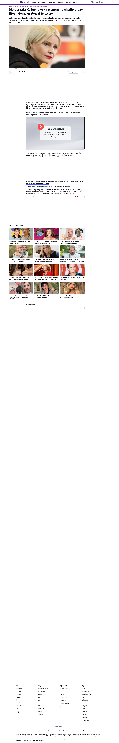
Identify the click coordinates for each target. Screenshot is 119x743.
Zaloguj (97, 2)
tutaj (42, 740)
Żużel (39, 717)
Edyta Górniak (40, 686)
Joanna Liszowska (85, 689)
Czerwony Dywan (42, 2)
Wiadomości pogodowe (64, 703)
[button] (92, 2)
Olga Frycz (84, 688)
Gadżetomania (40, 709)
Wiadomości (18, 697)
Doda (61, 691)
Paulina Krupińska (85, 686)
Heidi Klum (62, 689)
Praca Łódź (84, 703)
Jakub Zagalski (19, 71)
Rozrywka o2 (40, 720)
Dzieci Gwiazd (52, 2)
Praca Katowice (85, 714)
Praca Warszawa (85, 700)
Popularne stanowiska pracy (87, 721)
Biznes (17, 700)
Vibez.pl (61, 701)
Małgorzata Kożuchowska (43, 688)
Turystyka (39, 703)
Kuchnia (39, 700)
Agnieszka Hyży (19, 694)
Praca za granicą (85, 717)
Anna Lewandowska (19, 686)
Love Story (60, 2)
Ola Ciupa (61, 686)
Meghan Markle (19, 691)
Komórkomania (41, 708)
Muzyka (34, 2)
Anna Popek (62, 694)
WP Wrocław (40, 714)
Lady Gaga (40, 694)
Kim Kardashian (63, 692)
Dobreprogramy (41, 706)
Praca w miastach (85, 715)
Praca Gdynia (84, 711)
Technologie (18, 702)
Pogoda (17, 711)
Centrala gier (40, 715)
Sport (17, 699)
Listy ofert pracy (85, 718)
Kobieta (17, 706)
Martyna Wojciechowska (86, 694)
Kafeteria (39, 705)
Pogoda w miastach (63, 704)
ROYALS (75, 2)
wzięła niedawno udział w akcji (47, 102)
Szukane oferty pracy (85, 720)
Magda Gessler (40, 692)
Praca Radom (84, 708)
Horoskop (40, 702)
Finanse (17, 703)
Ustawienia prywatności (80, 730)
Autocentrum (40, 712)
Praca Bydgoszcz (85, 712)
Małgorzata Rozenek (41, 691)
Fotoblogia (40, 711)
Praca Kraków (84, 702)
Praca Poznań (84, 706)
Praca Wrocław (84, 705)
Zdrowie (17, 708)
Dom (39, 697)
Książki (39, 699)
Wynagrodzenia (41, 718)
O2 (60, 706)
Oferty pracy (84, 699)
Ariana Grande (18, 689)
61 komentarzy (74, 72)
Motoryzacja (18, 705)
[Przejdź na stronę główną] (17, 3)
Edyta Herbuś (84, 692)
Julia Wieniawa (19, 688)
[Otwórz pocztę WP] (88, 2)
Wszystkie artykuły (63, 697)
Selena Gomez (40, 689)
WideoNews (68, 2)
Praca (17, 709)
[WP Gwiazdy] (26, 2)
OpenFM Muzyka (63, 700)
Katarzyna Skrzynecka (64, 688)
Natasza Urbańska (85, 691)
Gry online (18, 712)
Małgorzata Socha (19, 692)
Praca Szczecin (84, 709)
